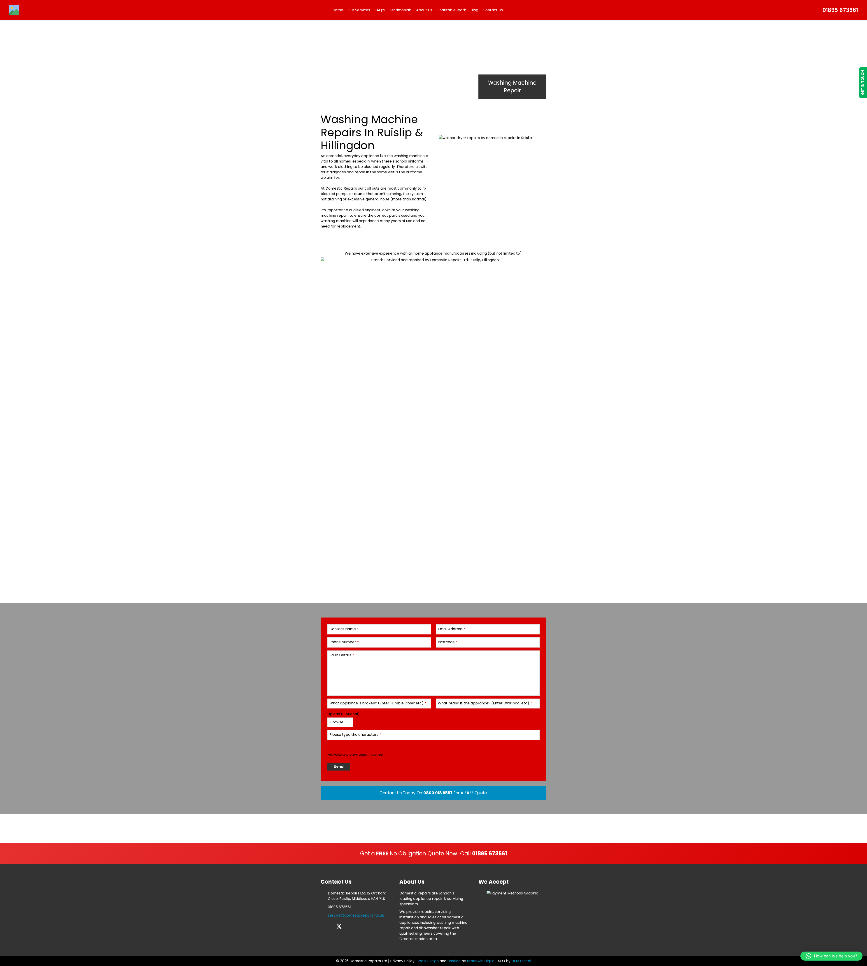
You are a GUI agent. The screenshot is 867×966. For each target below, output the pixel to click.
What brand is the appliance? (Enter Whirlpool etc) (485, 703)
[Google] (354, 926)
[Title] (14, 10)
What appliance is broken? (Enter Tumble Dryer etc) (377, 703)
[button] (831, 956)
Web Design (428, 961)
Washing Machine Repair (512, 86)
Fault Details (341, 655)
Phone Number (344, 642)
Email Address (451, 629)
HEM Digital (521, 961)
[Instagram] (330, 927)
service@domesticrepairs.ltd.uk (356, 915)
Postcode (447, 642)
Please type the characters (355, 734)
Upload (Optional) (343, 714)
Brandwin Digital (481, 961)
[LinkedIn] (347, 926)
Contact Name (344, 629)
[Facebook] (323, 926)
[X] (339, 927)
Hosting (454, 961)
